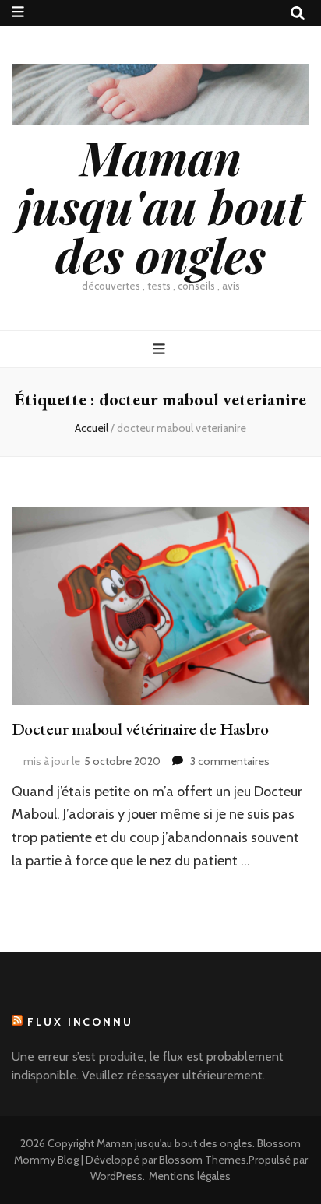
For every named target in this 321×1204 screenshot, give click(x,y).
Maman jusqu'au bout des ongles (161, 205)
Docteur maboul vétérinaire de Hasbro (140, 729)
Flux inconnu (80, 1022)
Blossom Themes (202, 1160)
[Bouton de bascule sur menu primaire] (161, 349)
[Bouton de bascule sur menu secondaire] (18, 12)
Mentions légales (190, 1176)
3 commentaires (230, 761)
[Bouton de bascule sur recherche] (298, 13)
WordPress (116, 1176)
